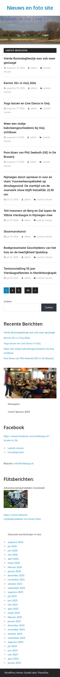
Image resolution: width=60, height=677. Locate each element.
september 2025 (16, 587)
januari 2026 (14, 571)
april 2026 (13, 558)
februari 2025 (15, 617)
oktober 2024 (15, 633)
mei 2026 (13, 554)
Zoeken (8, 301)
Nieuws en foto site (30, 7)
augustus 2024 (15, 642)
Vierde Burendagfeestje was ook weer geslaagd (29, 332)
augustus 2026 (15, 542)
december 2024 (16, 625)
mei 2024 (13, 654)
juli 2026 (12, 546)
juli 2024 (12, 646)
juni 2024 (13, 650)
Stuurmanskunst (15, 231)
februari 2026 (15, 567)
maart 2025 (14, 612)
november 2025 (16, 579)
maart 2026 (14, 562)
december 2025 (16, 575)
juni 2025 (13, 600)
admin (34, 67)
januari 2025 (14, 621)
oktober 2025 (15, 583)
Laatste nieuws (44, 199)
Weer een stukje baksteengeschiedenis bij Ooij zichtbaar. (24, 128)
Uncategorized (16, 452)
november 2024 (16, 629)
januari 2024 (14, 662)
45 (28, 290)
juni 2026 (13, 550)
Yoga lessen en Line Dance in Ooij (27, 103)
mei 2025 (13, 604)
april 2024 (13, 658)
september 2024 (16, 637)
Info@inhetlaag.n (23, 463)
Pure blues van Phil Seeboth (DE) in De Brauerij (28, 358)
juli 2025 (12, 596)
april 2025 (13, 608)
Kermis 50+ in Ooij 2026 (20, 83)
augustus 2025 (15, 592)
